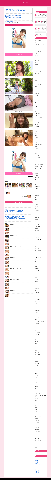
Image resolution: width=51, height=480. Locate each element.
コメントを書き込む (18, 202)
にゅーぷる (36, 461)
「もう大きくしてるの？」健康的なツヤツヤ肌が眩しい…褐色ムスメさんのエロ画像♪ (15, 218)
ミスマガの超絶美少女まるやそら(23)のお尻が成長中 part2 (12, 217)
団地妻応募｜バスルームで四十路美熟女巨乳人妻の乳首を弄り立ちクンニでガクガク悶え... (15, 210)
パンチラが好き (37, 472)
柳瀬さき (6, 179)
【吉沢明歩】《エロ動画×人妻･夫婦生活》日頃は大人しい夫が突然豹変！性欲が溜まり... (15, 10)
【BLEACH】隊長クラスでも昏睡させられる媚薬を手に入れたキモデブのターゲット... (15, 211)
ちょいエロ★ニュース (38, 470)
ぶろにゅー (36, 462)
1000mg (36, 469)
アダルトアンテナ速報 (38, 463)
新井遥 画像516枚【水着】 (8, 16)
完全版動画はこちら (19, 54)
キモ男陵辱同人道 (37, 471)
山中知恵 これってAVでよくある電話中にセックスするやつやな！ (13, 17)
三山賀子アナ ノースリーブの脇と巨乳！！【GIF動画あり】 (12, 11)
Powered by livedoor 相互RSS (9, 21)
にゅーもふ (36, 460)
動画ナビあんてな (37, 464)
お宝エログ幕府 (37, 468)
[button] (45, 9)
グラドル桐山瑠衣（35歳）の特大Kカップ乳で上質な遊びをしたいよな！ (13, 15)
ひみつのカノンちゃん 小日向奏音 (9, 18)
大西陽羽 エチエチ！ (7, 209)
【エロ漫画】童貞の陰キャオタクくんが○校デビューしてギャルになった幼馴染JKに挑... (15, 216)
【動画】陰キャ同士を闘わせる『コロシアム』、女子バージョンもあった (14, 9)
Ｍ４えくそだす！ (37, 473)
